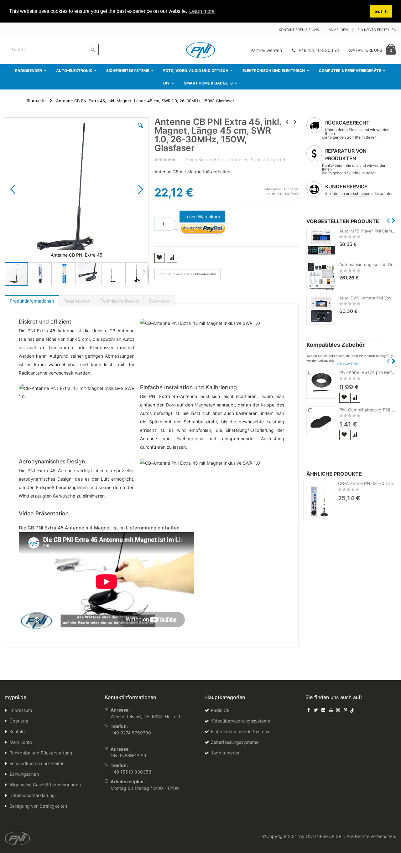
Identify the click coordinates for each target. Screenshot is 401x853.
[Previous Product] (287, 121)
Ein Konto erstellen (376, 30)
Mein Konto (20, 742)
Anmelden (338, 30)
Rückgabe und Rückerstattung (40, 752)
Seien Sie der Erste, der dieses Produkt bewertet (235, 159)
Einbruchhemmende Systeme (241, 731)
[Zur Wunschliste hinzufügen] (344, 398)
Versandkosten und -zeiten (37, 763)
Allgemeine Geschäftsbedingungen (45, 784)
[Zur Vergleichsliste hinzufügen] (355, 398)
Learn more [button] (202, 11)
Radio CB (220, 710)
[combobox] (52, 49)
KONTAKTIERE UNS (364, 50)
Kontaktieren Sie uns (299, 30)
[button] (140, 130)
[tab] (32, 299)
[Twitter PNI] (316, 710)
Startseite (36, 100)
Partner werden (266, 50)
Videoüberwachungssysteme (240, 720)
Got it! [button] (381, 11)
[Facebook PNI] (308, 710)
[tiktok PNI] (352, 710)
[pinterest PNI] (345, 710)
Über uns (18, 720)
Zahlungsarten (24, 774)
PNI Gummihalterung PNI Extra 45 (368, 409)
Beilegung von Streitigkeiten (38, 806)
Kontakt (17, 731)
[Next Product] (295, 121)
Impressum (20, 710)
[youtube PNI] (331, 710)
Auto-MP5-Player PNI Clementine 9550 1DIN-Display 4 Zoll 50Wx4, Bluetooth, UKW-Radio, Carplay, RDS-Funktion (368, 230)
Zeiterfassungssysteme (234, 742)
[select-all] (348, 363)
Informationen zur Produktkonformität (187, 274)
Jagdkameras (225, 752)
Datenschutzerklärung (32, 795)
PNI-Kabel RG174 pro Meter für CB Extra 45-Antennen (368, 372)
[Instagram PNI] (338, 710)
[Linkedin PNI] (323, 710)
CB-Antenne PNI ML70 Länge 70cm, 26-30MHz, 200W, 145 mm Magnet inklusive (368, 483)
